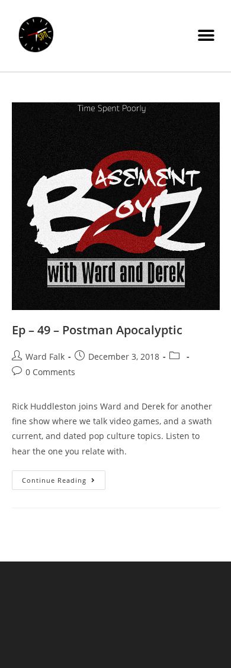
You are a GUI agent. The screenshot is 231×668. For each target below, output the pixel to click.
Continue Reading (63, 477)
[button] (205, 35)
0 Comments (50, 371)
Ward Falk (45, 356)
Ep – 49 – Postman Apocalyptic (97, 330)
